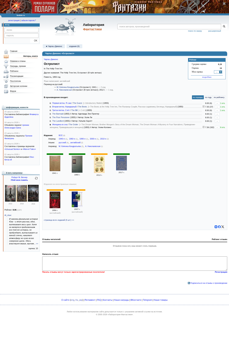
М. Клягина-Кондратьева (68, 87)
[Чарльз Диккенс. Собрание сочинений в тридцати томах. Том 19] (77, 172)
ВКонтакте (136, 300)
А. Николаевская (64, 90)
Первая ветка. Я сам (61, 103)
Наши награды (121, 300)
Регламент (90, 300)
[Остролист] (121, 170)
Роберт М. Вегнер (19, 177)
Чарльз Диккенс (51, 59)
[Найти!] (224, 26)
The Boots (82, 107)
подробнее (206, 77)
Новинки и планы (18, 61)
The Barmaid (57, 114)
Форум (13, 91)
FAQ (99, 300)
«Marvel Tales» (29, 149)
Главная (13, 51)
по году (208, 97)
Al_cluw (7, 215)
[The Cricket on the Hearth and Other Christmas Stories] (55, 207)
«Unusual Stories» (12, 149)
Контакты (107, 300)
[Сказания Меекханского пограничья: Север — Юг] (21, 201)
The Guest (77, 103)
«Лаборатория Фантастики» (120, 314)
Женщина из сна (59, 124)
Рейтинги (14, 71)
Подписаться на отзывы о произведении (208, 283)
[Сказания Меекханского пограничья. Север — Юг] (10, 201)
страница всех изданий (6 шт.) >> (59, 220)
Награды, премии (18, 66)
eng (72, 300)
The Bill (74, 110)
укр (80, 300)
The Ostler (73, 124)
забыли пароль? (28, 20)
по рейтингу (219, 97)
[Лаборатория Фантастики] (66, 27)
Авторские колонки (18, 86)
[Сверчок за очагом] (55, 170)
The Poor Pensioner (61, 117)
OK (34, 40)
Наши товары (161, 300)
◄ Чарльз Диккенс (53, 46)
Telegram (147, 300)
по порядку (198, 97)
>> (37, 243)
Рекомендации (16, 76)
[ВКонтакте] (216, 226)
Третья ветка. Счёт (61, 110)
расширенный (214, 31)
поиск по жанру (195, 31)
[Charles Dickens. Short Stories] (77, 206)
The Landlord (58, 121)
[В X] (222, 226)
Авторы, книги (30, 56)
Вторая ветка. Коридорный (64, 107)
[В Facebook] (219, 226)
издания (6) (74, 46)
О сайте (65, 300)
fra (76, 300)
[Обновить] (36, 180)
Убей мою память (19, 180)
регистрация (14, 20)
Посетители (15, 81)
